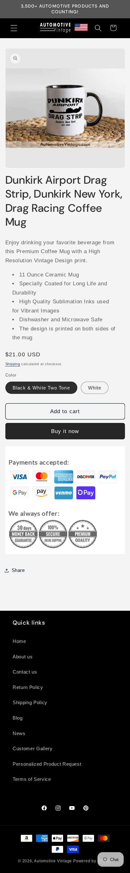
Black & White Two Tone (41, 387)
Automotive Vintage (53, 861)
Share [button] (18, 570)
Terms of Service (32, 779)
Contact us (25, 671)
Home (19, 641)
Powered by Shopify (92, 861)
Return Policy (28, 687)
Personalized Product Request (47, 764)
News (19, 733)
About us (22, 656)
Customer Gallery (33, 748)
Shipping (12, 364)
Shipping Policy (30, 702)
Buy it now (65, 431)
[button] (13, 27)
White (95, 387)
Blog (18, 718)
